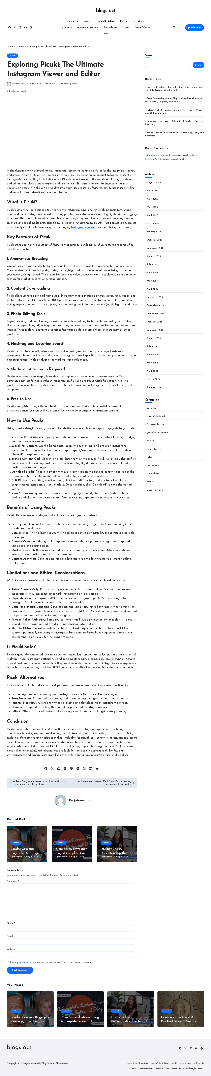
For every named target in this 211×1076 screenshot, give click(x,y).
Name (11, 923)
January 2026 (154, 232)
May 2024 (152, 363)
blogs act (105, 10)
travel (105, 33)
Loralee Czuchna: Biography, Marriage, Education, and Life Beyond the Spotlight (30, 1021)
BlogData (47, 1063)
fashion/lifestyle (142, 27)
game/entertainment (87, 27)
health (123, 21)
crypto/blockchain (106, 21)
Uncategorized (155, 490)
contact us (72, 21)
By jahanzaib (18, 84)
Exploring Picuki (69, 84)
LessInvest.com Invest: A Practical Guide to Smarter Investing (179, 1021)
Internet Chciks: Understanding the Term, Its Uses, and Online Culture (130, 1021)
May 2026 (152, 207)
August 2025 (154, 256)
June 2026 (152, 199)
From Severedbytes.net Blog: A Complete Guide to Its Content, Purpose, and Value (80, 1021)
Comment (13, 881)
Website (11, 949)
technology (138, 21)
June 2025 (152, 273)
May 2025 (152, 281)
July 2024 (152, 346)
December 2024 (155, 305)
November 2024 (155, 314)
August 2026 (154, 182)
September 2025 (156, 248)
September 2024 (156, 330)
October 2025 (154, 240)
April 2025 (152, 289)
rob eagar (150, 155)
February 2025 (155, 297)
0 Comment (50, 84)
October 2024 (154, 322)
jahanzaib (81, 800)
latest (126, 27)
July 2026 (152, 191)
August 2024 (154, 338)
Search (149, 55)
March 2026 (153, 223)
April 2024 (152, 371)
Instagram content (83, 227)
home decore (110, 27)
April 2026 (152, 215)
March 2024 (153, 379)
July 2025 (152, 264)
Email (10, 936)
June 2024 (152, 355)
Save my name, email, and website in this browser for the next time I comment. (50, 962)
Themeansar (62, 1063)
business (87, 21)
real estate (66, 27)
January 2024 (154, 387)
